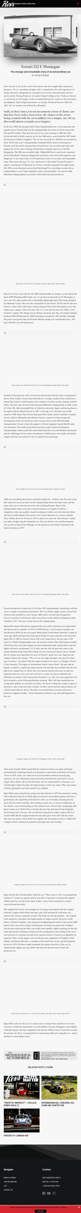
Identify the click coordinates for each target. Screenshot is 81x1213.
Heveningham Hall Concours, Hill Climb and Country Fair (58, 1104)
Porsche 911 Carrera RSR (16, 1135)
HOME (50, 1067)
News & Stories (10, 1178)
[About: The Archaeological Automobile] (40, 1055)
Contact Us (8, 1190)
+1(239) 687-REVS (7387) (51, 1186)
